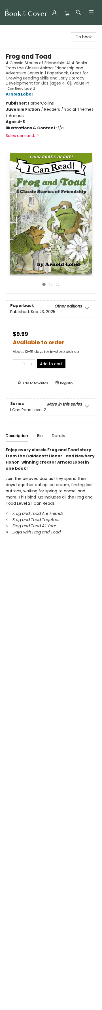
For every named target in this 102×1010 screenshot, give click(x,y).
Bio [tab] (40, 435)
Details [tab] (58, 435)
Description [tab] (17, 435)
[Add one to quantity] (31, 364)
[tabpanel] (51, 499)
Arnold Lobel (19, 94)
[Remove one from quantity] (16, 364)
